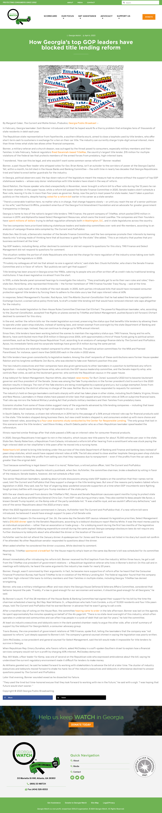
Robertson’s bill (11, 449)
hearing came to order (87, 610)
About (70, 2)
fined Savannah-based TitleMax (69, 152)
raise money (82, 377)
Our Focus (67, 16)
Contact (91, 2)
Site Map (95, 803)
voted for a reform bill (59, 196)
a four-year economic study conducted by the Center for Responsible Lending (83, 420)
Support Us (123, 16)
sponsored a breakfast (37, 550)
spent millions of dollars (22, 220)
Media (80, 2)
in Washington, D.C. (93, 220)
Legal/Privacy (109, 803)
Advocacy (107, 16)
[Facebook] (72, 778)
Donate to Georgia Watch (76, 803)
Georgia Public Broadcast (82, 123)
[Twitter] (77, 778)
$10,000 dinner (18, 521)
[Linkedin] (82, 778)
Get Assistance (87, 16)
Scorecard (50, 16)
